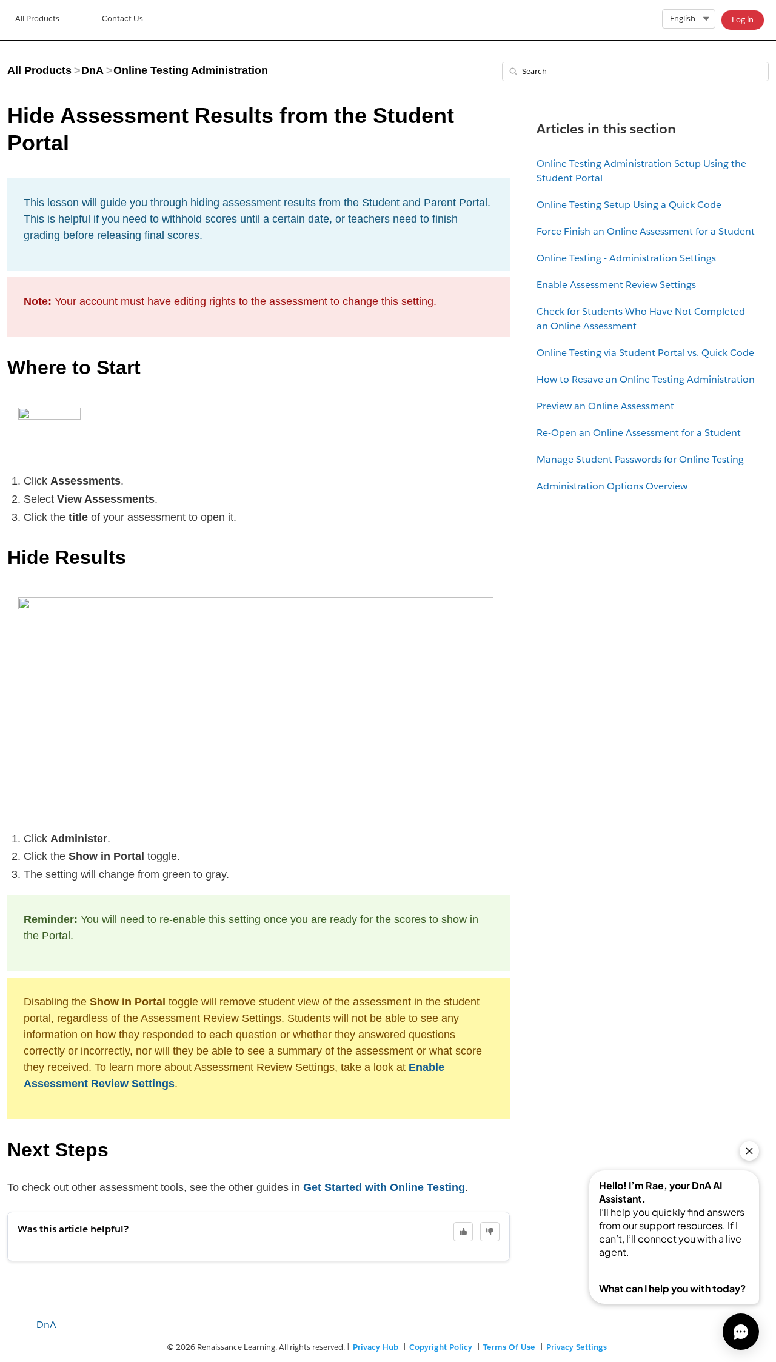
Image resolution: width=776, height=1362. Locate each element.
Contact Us (122, 18)
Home (37, 20)
